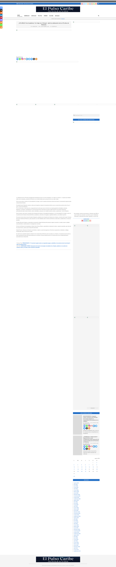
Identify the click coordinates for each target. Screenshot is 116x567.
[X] (34, 59)
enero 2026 (76, 493)
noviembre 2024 (77, 513)
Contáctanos (86, 219)
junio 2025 (76, 503)
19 (81, 469)
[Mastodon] (1, 20)
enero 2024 (76, 527)
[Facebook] (17, 59)
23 (96, 469)
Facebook (63, 18)
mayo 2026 (76, 487)
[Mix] (1, 22)
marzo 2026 (76, 490)
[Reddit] (1, 13)
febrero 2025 (76, 509)
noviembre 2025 (77, 496)
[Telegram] (29, 59)
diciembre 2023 (77, 529)
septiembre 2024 (77, 516)
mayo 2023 (76, 539)
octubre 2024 (76, 514)
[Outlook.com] (27, 59)
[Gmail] (24, 59)
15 (93, 467)
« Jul (74, 476)
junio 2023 (76, 538)
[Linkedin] (1, 15)
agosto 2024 (76, 517)
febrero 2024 (76, 526)
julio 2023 (76, 536)
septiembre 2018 (77, 551)
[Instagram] (22, 59)
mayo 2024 (76, 522)
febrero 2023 (76, 543)
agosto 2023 (76, 535)
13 (85, 467)
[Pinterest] (1, 17)
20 (85, 469)
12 (81, 467)
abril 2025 (76, 506)
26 (81, 471)
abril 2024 (76, 523)
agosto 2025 (76, 500)
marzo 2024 (76, 525)
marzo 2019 (76, 549)
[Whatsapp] (20, 59)
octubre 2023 (76, 532)
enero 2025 (76, 510)
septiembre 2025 (77, 498)
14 (89, 467)
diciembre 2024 (77, 511)
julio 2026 (76, 484)
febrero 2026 (76, 491)
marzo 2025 (76, 507)
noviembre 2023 (77, 530)
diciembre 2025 (77, 494)
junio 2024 (76, 520)
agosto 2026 (76, 483)
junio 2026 (76, 485)
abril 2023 (76, 540)
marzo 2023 (76, 542)
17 (74, 469)
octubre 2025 (76, 497)
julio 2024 (76, 519)
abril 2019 (76, 548)
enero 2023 (76, 545)
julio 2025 (76, 501)
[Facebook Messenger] (32, 59)
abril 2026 (76, 488)
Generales (54, 26)
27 (85, 471)
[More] (36, 59)
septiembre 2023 (77, 533)
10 (74, 467)
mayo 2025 (76, 504)
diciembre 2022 (77, 546)
